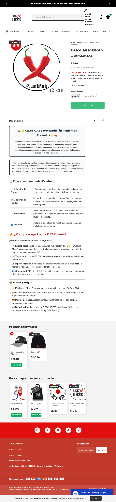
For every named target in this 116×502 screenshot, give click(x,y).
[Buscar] (81, 17)
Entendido (96, 498)
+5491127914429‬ (15, 455)
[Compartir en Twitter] (99, 120)
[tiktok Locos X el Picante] (68, 430)
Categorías (14, 31)
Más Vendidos (82, 31)
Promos (31, 31)
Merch (95, 31)
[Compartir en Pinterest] (103, 120)
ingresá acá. (47, 489)
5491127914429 (15, 450)
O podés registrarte (89, 23)
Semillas (43, 31)
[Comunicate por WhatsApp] (101, 17)
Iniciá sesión (88, 17)
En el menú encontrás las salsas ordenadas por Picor (58, 3)
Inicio (73, 42)
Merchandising (82, 42)
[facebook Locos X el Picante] (48, 430)
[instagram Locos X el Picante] (37, 430)
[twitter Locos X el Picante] (78, 430)
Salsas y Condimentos (61, 31)
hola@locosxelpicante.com (19, 460)
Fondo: (77, 91)
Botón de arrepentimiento (61, 489)
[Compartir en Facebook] (94, 120)
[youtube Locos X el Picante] (58, 430)
